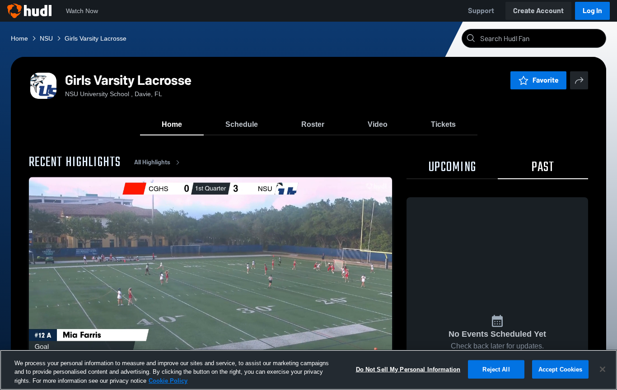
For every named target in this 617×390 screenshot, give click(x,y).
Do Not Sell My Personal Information (408, 369)
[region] (308, 370)
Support (481, 11)
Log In (592, 11)
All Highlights (152, 162)
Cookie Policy (168, 380)
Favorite (546, 80)
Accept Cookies (560, 369)
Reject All (495, 369)
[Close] (602, 369)
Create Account (538, 11)
